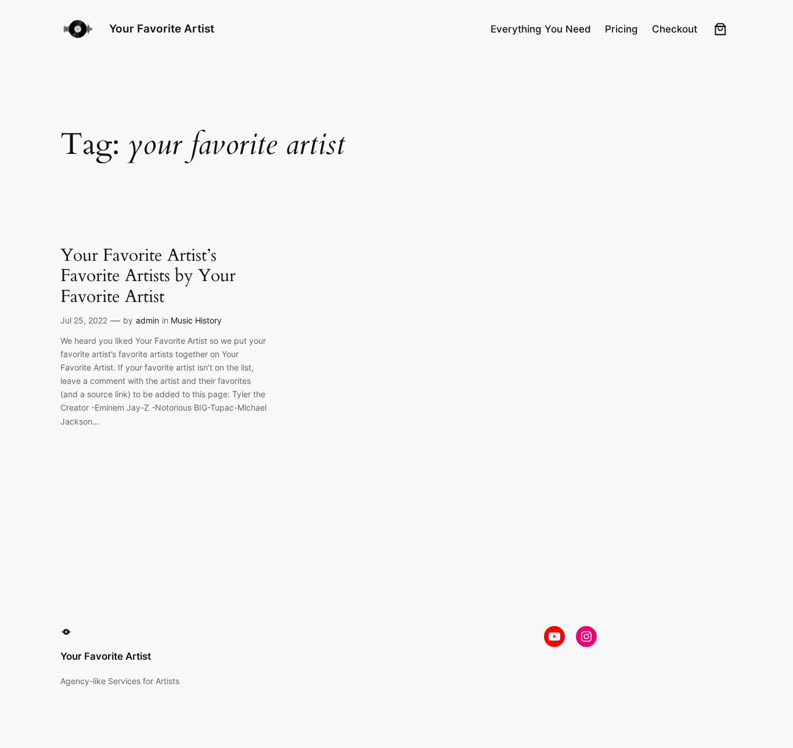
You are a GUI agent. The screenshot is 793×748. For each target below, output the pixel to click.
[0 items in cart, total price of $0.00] (720, 29)
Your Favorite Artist (161, 28)
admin (147, 320)
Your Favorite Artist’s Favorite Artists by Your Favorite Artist (148, 277)
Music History (196, 320)
